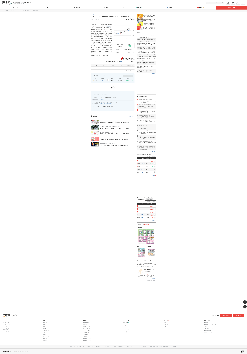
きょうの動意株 (12, 10)
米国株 (170, 7)
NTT (141, 206)
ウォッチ (237, 3)
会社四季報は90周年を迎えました (19, 3)
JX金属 (142, 160)
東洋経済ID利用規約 (154, 346)
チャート (232, 3)
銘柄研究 (78, 7)
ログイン (242, 3)
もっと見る (131, 116)
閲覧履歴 (228, 3)
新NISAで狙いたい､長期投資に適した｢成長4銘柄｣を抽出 (105, 102)
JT (141, 166)
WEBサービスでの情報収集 (94, 346)
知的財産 (114, 346)
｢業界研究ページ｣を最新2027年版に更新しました (24, 2)
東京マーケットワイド (125, 61)
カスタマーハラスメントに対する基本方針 (140, 346)
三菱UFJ (142, 211)
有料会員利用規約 (164, 346)
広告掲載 (85, 346)
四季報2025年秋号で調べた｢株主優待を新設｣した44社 (104, 97)
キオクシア (143, 163)
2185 (122, 24)
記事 (47, 7)
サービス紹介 (78, 346)
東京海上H (142, 172)
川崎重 (142, 209)
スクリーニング (109, 7)
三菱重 (142, 217)
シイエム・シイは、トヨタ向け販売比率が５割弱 (102, 106)
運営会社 (72, 346)
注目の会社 (102, 107)
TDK (141, 169)
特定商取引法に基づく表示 (123, 346)
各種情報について (130, 70)
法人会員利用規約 (173, 346)
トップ (16, 7)
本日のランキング (103, 99)
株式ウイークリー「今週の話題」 (106, 103)
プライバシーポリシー (106, 346)
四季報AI (201, 7)
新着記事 (6, 10)
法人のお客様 (238, 315)
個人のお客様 (226, 315)
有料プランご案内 (231, 7)
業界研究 (139, 7)
